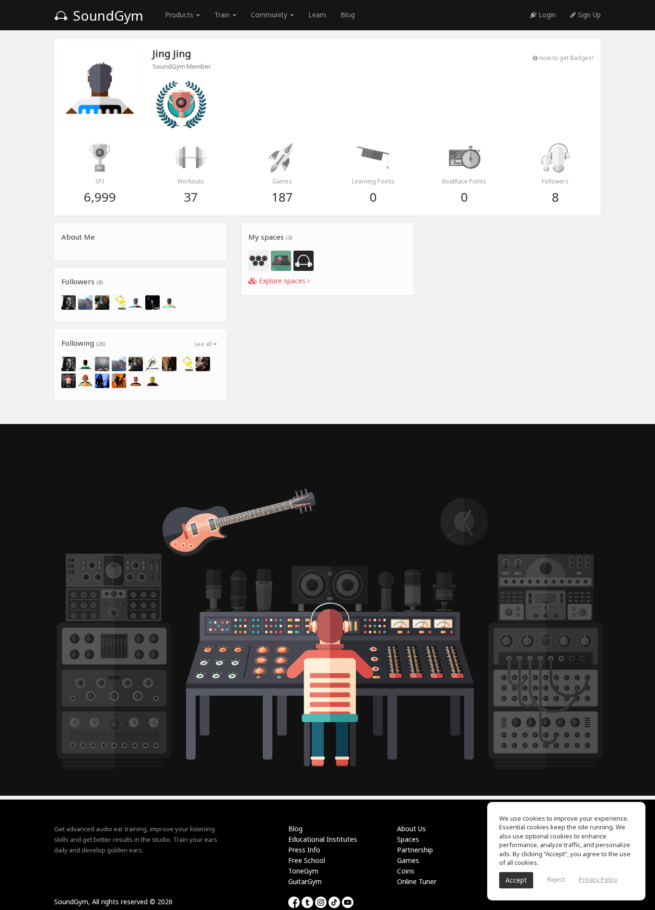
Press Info (304, 849)
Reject (556, 879)
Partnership (415, 849)
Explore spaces (282, 280)
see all (203, 344)
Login (546, 14)
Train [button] (223, 14)
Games (408, 860)
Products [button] (180, 14)
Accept (516, 880)
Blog (347, 14)
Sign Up (588, 14)
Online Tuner (416, 881)
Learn (317, 14)
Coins (405, 870)
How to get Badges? (566, 57)
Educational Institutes (322, 839)
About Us (411, 828)
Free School (306, 860)
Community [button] (270, 14)
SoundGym (106, 15)
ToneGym (303, 870)
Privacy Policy (598, 879)
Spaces (408, 839)
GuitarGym (305, 881)
